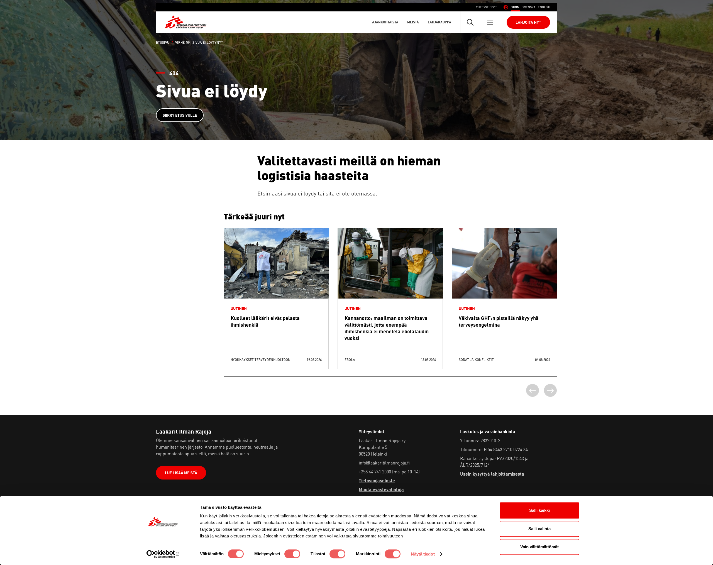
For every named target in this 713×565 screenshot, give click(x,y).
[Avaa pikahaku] (470, 22)
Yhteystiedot (486, 7)
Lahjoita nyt (528, 22)
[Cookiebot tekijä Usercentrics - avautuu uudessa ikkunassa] (163, 554)
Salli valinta (539, 528)
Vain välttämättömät (539, 546)
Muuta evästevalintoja (381, 489)
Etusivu (162, 42)
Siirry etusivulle (180, 115)
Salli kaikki (539, 510)
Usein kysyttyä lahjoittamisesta (492, 474)
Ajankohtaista (385, 22)
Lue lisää (276, 277)
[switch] (292, 553)
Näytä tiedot (422, 554)
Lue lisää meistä (181, 472)
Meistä (413, 22)
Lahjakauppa (439, 22)
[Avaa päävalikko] (490, 22)
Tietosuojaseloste (377, 480)
